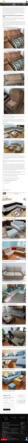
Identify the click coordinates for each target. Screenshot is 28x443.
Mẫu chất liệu (23, 427)
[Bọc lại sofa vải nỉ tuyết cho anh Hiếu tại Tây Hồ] (14, 293)
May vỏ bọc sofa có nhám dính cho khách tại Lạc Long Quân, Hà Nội (13, 282)
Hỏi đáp (22, 433)
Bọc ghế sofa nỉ (14, 5)
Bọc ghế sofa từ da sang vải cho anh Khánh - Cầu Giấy (11, 239)
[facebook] (26, 440)
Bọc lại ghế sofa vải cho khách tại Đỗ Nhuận (9, 261)
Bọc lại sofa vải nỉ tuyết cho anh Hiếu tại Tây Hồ (10, 304)
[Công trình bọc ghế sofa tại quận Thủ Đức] (14, 380)
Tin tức (22, 432)
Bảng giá (22, 431)
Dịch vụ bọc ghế (23, 426)
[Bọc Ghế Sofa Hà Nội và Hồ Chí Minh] (3, 1)
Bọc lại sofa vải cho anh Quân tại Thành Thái (9, 325)
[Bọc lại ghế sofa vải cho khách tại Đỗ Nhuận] (14, 250)
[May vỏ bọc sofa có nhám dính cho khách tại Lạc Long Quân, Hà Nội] (14, 272)
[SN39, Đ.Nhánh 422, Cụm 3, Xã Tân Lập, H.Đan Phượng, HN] (21, 401)
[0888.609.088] (26, 438)
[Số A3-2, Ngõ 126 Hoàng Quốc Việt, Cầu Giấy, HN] (21, 396)
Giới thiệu (22, 428)
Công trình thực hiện (23, 430)
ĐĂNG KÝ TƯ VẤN (6, 409)
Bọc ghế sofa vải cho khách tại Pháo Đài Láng (9, 218)
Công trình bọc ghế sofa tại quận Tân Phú (9, 369)
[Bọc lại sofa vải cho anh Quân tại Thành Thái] (14, 315)
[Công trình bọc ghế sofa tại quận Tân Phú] (14, 358)
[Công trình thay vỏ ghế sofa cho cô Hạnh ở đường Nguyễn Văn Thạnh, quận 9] (14, 336)
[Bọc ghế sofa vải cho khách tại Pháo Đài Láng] (14, 207)
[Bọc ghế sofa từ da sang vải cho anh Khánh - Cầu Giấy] (14, 229)
